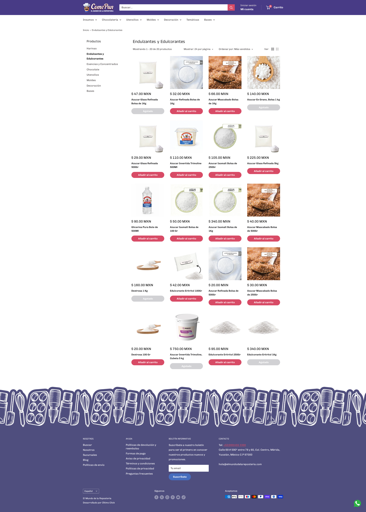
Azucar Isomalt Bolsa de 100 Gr (184, 229)
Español (88, 491)
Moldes (151, 19)
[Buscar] (231, 7)
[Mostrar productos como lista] (277, 49)
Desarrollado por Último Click (99, 502)
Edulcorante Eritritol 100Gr (186, 290)
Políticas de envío (94, 465)
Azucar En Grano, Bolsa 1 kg (263, 99)
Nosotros (89, 450)
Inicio (86, 30)
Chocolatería (110, 19)
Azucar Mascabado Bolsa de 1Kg (223, 101)
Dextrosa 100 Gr (140, 354)
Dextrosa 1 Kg (139, 290)
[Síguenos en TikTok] (184, 497)
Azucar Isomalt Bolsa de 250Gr (223, 165)
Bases (208, 19)
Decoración (171, 19)
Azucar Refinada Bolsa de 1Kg (185, 101)
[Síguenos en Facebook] (156, 497)
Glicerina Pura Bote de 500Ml (144, 229)
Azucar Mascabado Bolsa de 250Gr (262, 292)
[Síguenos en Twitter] (162, 497)
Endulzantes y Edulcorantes (107, 30)
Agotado (148, 111)
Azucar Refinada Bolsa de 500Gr (223, 292)
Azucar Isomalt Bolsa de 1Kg (223, 229)
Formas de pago (136, 453)
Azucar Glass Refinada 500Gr (144, 165)
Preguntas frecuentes (139, 473)
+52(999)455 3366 (234, 445)
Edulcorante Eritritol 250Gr (225, 354)
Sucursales (90, 455)
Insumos (88, 19)
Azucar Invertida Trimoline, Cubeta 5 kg (186, 356)
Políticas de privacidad (140, 468)
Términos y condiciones (140, 463)
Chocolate (93, 69)
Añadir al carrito (186, 111)
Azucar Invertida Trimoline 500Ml (185, 165)
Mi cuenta (246, 9)
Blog (85, 460)
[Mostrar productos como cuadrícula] (272, 49)
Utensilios (132, 19)
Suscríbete (180, 476)
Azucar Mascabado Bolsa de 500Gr (262, 229)
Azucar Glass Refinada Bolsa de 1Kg (144, 101)
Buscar (87, 444)
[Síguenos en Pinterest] (173, 497)
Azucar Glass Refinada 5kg (263, 163)
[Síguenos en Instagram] (167, 497)
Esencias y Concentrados (102, 64)
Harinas (92, 48)
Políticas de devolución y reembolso (141, 446)
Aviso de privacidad (138, 458)
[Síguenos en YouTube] (178, 497)
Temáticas (192, 19)
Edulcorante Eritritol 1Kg (262, 354)
